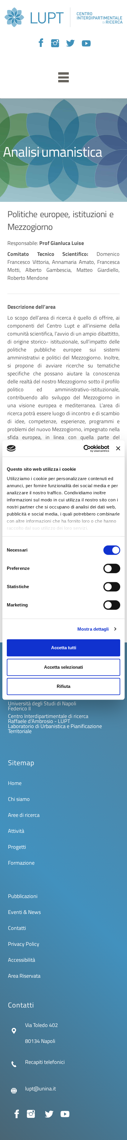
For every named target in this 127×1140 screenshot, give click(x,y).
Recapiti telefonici (45, 1062)
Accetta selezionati (63, 667)
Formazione (21, 863)
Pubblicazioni (23, 896)
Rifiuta (63, 686)
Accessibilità (21, 960)
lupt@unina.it (40, 1088)
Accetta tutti (63, 647)
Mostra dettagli (93, 629)
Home (15, 783)
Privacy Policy (23, 944)
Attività (16, 831)
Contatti (17, 928)
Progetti (17, 847)
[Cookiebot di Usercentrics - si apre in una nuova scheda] (83, 448)
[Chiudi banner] (118, 448)
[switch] (111, 568)
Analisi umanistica (52, 151)
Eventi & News (24, 912)
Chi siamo (19, 799)
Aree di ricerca (24, 815)
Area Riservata (24, 976)
